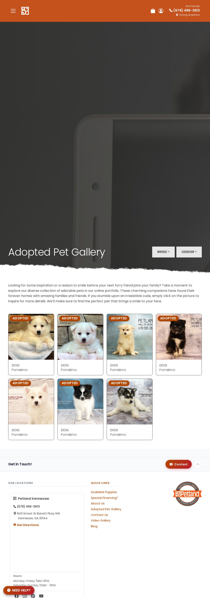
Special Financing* (104, 498)
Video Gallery (101, 520)
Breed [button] (162, 251)
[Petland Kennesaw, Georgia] (25, 10)
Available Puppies (104, 492)
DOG (15, 365)
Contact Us (99, 515)
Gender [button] (187, 251)
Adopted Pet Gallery (106, 509)
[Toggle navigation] (13, 11)
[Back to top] (198, 464)
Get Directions (27, 525)
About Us (98, 503)
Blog (94, 526)
